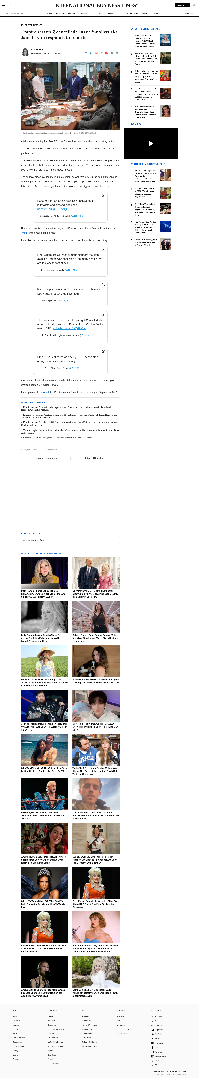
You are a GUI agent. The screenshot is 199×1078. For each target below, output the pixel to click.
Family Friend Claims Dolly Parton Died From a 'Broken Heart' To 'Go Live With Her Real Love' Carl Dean (44, 948)
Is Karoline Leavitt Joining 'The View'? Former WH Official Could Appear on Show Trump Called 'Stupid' (145, 40)
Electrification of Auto (56, 1029)
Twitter (24, 233)
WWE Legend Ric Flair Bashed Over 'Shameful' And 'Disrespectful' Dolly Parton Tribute (43, 815)
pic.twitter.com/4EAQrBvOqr (69, 328)
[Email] (112, 52)
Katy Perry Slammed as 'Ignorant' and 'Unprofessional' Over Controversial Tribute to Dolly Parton (145, 111)
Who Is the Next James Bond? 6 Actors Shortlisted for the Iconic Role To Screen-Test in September (95, 815)
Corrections (86, 1038)
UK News (60, 13)
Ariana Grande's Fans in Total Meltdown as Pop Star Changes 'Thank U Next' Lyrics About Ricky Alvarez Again (43, 993)
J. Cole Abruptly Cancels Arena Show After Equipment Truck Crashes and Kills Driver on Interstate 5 (146, 94)
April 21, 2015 (90, 335)
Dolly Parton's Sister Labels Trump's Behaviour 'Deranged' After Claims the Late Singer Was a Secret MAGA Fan (43, 594)
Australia (120, 1016)
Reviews (157, 13)
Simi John (38, 49)
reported (44, 392)
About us (85, 1016)
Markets (71, 13)
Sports (15, 1055)
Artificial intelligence (55, 1042)
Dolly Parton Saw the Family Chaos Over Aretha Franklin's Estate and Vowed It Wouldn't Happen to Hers (42, 638)
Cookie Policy (87, 1034)
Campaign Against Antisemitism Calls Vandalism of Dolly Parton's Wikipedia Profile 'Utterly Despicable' (95, 993)
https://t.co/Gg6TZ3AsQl (52, 209)
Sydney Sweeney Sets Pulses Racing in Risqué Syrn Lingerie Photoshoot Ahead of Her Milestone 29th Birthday (94, 860)
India (119, 1021)
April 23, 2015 (77, 216)
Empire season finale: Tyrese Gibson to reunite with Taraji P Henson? (58, 438)
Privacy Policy (88, 1029)
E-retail (50, 1016)
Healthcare (52, 1025)
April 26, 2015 (71, 270)
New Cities (52, 1055)
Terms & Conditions (90, 1025)
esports (50, 1051)
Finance (51, 1034)
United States (122, 1034)
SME (92, 13)
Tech (119, 13)
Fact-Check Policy (89, 1046)
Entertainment (132, 13)
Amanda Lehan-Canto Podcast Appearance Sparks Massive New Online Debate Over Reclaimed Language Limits (43, 860)
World (49, 13)
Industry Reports (54, 1064)
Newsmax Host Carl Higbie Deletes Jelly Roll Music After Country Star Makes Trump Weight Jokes (146, 58)
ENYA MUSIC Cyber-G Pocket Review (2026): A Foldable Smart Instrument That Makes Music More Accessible (145, 176)
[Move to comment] (117, 52)
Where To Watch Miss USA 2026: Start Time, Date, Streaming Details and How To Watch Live (43, 904)
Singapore (121, 1025)
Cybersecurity (53, 1038)
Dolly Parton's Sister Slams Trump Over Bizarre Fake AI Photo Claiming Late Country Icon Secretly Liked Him (95, 594)
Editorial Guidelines (95, 458)
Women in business (55, 1046)
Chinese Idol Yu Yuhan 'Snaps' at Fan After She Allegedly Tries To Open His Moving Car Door (95, 727)
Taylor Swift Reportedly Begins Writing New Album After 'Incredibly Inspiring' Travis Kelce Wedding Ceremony (95, 771)
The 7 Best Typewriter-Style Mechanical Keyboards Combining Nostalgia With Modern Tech (145, 209)
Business (83, 13)
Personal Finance (106, 13)
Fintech (50, 1059)
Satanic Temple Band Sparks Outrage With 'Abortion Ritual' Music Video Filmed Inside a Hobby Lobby (95, 638)
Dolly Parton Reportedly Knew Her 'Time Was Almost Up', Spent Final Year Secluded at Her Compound (95, 904)
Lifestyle (145, 13)
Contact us (86, 1021)
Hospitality (52, 1021)
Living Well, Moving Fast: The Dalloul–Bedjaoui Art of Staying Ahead (146, 242)
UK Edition (189, 14)
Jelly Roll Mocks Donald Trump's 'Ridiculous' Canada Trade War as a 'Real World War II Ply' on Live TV (44, 727)
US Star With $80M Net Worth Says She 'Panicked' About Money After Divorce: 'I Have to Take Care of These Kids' (44, 682)
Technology (17, 1042)
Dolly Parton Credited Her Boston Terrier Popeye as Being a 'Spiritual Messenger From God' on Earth (146, 76)
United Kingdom (123, 1029)
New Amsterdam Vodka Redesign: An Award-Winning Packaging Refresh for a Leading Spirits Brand (145, 227)
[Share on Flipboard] (101, 52)
